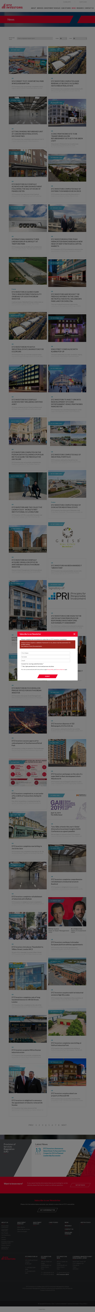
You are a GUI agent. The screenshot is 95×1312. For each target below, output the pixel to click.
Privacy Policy (50, 669)
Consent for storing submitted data (32, 664)
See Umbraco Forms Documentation (31, 646)
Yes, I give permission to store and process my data (38, 666)
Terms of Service (60, 669)
